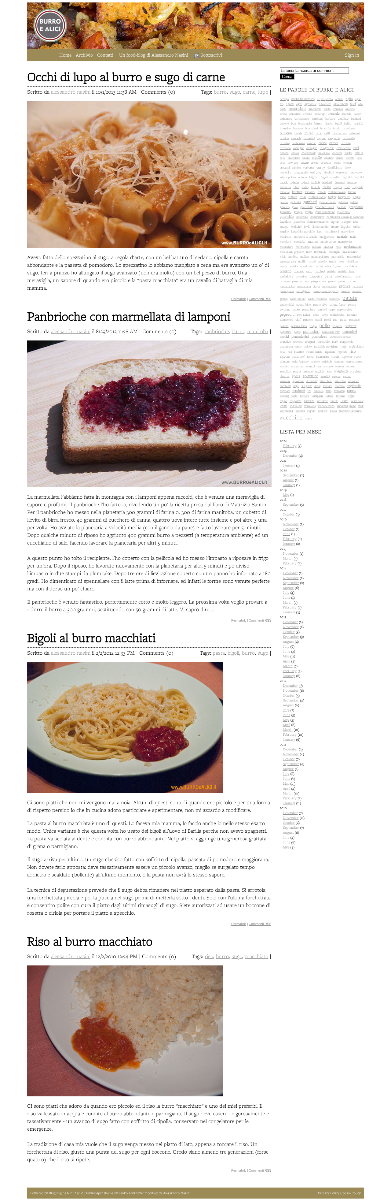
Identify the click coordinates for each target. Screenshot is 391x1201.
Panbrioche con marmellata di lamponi (128, 316)
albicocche (325, 104)
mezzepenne (349, 252)
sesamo (308, 371)
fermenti (340, 182)
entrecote (356, 172)
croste (337, 163)
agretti (290, 104)
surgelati (306, 386)
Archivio (84, 55)
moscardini (353, 256)
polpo (297, 332)
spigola (336, 376)
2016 (292, 531)
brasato (298, 128)
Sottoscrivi (211, 55)
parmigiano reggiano (325, 291)
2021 (290, 463)
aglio (349, 98)
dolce (348, 167)
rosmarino (322, 357)
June (286, 533)
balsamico (286, 119)
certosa (284, 153)
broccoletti (311, 128)
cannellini (309, 138)
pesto (316, 315)
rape (282, 352)
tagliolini (285, 391)
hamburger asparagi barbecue (345, 217)
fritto (283, 197)
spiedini (325, 376)
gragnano (356, 206)
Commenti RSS (260, 299)
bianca (318, 123)
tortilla (330, 396)
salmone (285, 361)
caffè (327, 133)
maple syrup (328, 242)
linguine (345, 227)
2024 (290, 443)
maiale (342, 236)
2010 (292, 827)
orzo (309, 271)
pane (328, 276)
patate (349, 297)
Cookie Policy (350, 1193)
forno (327, 186)
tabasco (327, 386)
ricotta (299, 351)
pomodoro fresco (340, 337)
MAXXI (328, 247)
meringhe (334, 252)
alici (353, 103)
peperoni (287, 314)
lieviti (307, 227)
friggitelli (358, 187)
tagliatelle (354, 385)
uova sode (357, 401)
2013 (292, 646)
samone (339, 361)
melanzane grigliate (292, 252)
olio (311, 266)
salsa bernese (300, 361)
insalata (285, 221)
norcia (283, 266)
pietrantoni (286, 320)
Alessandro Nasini (176, 1193)
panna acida (287, 286)
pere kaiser (303, 315)
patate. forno (337, 305)
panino (342, 281)
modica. (293, 256)
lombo (356, 227)
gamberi (310, 201)
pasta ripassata (317, 299)
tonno (351, 390)
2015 (291, 556)
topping (284, 396)
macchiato (256, 956)
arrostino (295, 114)
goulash (341, 207)
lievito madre (320, 227)
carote (333, 142)
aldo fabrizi (341, 104)
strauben (353, 381)
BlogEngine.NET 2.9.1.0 (66, 1193)
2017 (290, 512)
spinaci (347, 376)
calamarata (340, 133)
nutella (294, 266)
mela (339, 247)
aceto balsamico (303, 98)
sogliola (319, 371)
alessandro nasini (70, 91)
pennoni (322, 309)
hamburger (317, 217)
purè (335, 342)
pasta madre (297, 299)
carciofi (311, 143)
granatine (285, 212)
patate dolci (287, 305)
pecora (352, 305)
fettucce (351, 182)
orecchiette (350, 266)
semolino (285, 371)
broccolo (325, 128)
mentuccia (320, 252)
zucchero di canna (350, 411)
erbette (302, 177)
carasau (285, 143)
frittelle (322, 192)
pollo (324, 325)
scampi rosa (313, 366)
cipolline (329, 158)
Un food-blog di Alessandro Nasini (153, 55)
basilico (343, 118)
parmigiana (287, 291)
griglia (309, 212)
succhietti (285, 386)
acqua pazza (325, 99)
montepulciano (320, 256)
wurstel (300, 411)
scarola (339, 366)
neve (341, 261)
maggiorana (327, 237)
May (286, 494)
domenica (285, 172)
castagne (298, 148)
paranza (358, 286)
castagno (311, 148)
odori (303, 266)
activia (339, 99)
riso (209, 956)
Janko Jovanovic (131, 1193)
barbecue (317, 119)
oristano (299, 271)
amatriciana (297, 108)
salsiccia (327, 361)
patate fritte (303, 305)
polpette (350, 325)
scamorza (297, 366)
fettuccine (285, 187)
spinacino (298, 381)
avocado (334, 113)
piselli (327, 320)
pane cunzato (300, 281)
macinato (285, 237)
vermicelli (310, 406)
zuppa (308, 418)
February (290, 445)
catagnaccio (327, 148)
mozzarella (288, 261)
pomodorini (300, 336)
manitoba (257, 331)
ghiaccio (285, 207)
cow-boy (293, 163)
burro (220, 91)
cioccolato (294, 158)
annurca (338, 109)
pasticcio (334, 299)
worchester (286, 411)
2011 (292, 773)
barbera (330, 119)
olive (319, 266)
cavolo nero (344, 148)
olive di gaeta (333, 266)
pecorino (285, 309)
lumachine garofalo (303, 231)
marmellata (303, 247)
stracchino (326, 381)
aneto (327, 109)
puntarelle (324, 342)
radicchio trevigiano (326, 346)
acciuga (284, 99)
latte (355, 222)
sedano (350, 366)
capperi (321, 138)
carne (249, 91)
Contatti (105, 55)
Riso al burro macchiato (89, 941)
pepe (332, 309)
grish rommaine (325, 212)
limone (335, 227)
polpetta (337, 326)
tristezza (309, 401)
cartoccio (285, 148)
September (291, 475)
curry (320, 167)
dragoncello (301, 172)
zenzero (322, 411)
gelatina (343, 202)
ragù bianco (356, 346)
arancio (350, 109)
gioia (295, 207)
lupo (263, 91)
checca (295, 153)
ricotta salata (314, 352)
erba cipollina (288, 177)
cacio (319, 133)
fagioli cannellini (330, 177)
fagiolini (347, 177)
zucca (333, 411)
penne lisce (308, 309)
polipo (313, 326)
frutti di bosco (317, 197)
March (288, 558)
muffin (302, 261)
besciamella (305, 123)
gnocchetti (306, 207)
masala (316, 247)
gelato (354, 202)
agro (299, 104)
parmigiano (303, 291)
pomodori (311, 331)
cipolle (317, 157)
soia (329, 371)
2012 (292, 710)
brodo (336, 128)
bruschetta (349, 128)
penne (296, 309)
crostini (347, 163)
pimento (308, 320)
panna (352, 281)
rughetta (347, 357)
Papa (316, 286)
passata (357, 291)
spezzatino (310, 376)
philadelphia (337, 315)
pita (335, 320)
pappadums (329, 286)
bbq (293, 123)
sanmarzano (354, 361)
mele (309, 252)
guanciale (287, 216)
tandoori (298, 390)
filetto (305, 187)
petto (325, 315)
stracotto (340, 381)
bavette (284, 123)
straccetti (311, 381)
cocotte (350, 158)
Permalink (238, 299)
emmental (342, 172)
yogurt (311, 411)
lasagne (346, 222)
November (291, 524)
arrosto (307, 114)
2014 (292, 590)
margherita (345, 242)
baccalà (346, 114)
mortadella (338, 256)
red (290, 352)
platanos (354, 320)
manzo (313, 241)
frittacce (285, 192)
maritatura (286, 247)
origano (285, 271)
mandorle (285, 242)
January (289, 465)
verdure (296, 405)
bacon (357, 114)
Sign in (352, 55)
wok (361, 406)
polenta (284, 326)
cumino (296, 167)
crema (315, 163)
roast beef (298, 357)
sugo (234, 91)
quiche (308, 346)
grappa (298, 212)
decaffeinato (334, 167)
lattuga (284, 227)
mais (353, 237)
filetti (296, 187)
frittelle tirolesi (336, 192)
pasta (219, 652)
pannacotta (304, 286)
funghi (332, 197)
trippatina (295, 401)
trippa (283, 401)
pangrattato (318, 281)
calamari (354, 133)
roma (310, 357)
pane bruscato (343, 276)
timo (328, 391)
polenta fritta (299, 326)
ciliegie (348, 153)
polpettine (285, 332)
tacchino (340, 386)
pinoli (318, 320)
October (289, 514)
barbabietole (301, 119)
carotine (346, 143)
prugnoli (310, 342)
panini (331, 281)
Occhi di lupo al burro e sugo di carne (126, 76)
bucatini (286, 133)
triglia (351, 396)
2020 (292, 477)
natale (332, 261)
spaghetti (341, 371)
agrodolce (310, 104)
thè (309, 391)
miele (283, 256)
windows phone (346, 406)
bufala (298, 133)
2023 (291, 453)
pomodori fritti (331, 332)
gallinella (296, 202)
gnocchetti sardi (324, 207)
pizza (343, 320)
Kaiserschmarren (317, 222)
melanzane (353, 246)
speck (296, 376)
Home (65, 55)
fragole (338, 187)
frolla (303, 197)
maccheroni (332, 231)
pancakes (301, 276)
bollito (347, 123)
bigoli (233, 652)
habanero (302, 217)
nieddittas (352, 261)
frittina (352, 192)
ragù (343, 346)
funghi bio (344, 197)
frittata (297, 191)
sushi (317, 386)
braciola (359, 123)
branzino (285, 128)
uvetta (283, 406)
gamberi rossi (327, 202)
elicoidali (329, 172)
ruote (357, 357)
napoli (312, 261)
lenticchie (296, 227)
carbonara (298, 143)
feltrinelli (327, 182)
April (286, 661)
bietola (329, 123)
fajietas (295, 182)
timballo (318, 391)
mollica (304, 256)
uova (345, 400)
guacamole (343, 212)
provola (298, 342)
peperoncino (344, 309)
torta (294, 396)
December (290, 455)
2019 (287, 492)
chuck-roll (324, 153)
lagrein (335, 222)
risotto (285, 356)
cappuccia (334, 138)
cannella (296, 138)
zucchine (291, 417)
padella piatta (346, 271)
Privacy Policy (328, 1193)
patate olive (320, 305)
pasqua (345, 291)
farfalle (315, 182)
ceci (356, 147)
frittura (292, 197)
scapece (328, 366)
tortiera (304, 396)
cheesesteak (308, 153)
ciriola (339, 158)
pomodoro (319, 336)
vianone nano (326, 406)
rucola (335, 357)
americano (315, 109)
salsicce (315, 361)
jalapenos (299, 222)
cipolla (306, 158)
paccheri (320, 271)
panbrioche (216, 331)
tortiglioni (317, 396)
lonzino (284, 231)
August (288, 480)
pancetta (315, 276)
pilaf (298, 320)
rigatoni (342, 352)
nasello (322, 261)
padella (331, 271)
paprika (344, 286)
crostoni (285, 167)
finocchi (315, 187)
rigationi (330, 352)
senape (297, 371)
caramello (349, 138)
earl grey (315, 172)
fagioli (313, 177)
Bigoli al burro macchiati (91, 637)
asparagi (320, 114)
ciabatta (337, 153)
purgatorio (346, 342)
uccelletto (322, 401)
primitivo (285, 342)
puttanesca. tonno (290, 346)
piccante (352, 315)
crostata (326, 163)
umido (334, 401)
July (286, 592)
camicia (284, 138)
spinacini (285, 381)
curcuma (308, 167)
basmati (356, 119)
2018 (292, 502)
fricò (347, 187)
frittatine (310, 192)
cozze (305, 162)
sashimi (284, 366)
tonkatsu (339, 391)
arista (283, 114)
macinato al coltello (305, 237)
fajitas (305, 182)
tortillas (340, 396)
